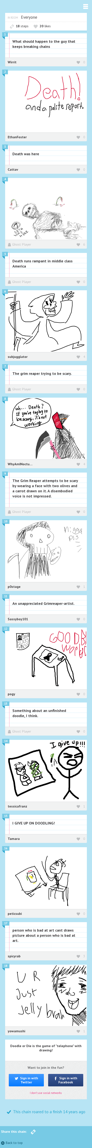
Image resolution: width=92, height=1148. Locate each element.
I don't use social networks (46, 1093)
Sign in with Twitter (28, 1080)
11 (5, 596)
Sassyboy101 (18, 619)
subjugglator (18, 356)
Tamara (14, 838)
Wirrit (12, 62)
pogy (11, 694)
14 (5, 741)
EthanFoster (17, 137)
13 (5, 704)
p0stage (14, 586)
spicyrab (14, 956)
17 (5, 923)
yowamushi (16, 1031)
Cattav (13, 169)
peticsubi (15, 913)
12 (5, 629)
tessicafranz (17, 806)
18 (5, 966)
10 (5, 521)
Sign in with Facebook (67, 1080)
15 (5, 816)
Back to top (14, 1142)
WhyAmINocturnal (22, 464)
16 (5, 848)
